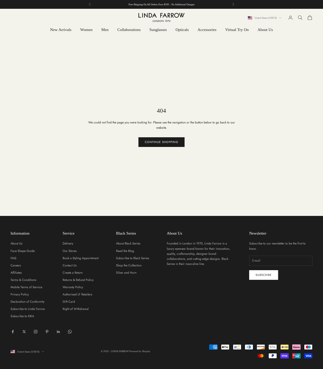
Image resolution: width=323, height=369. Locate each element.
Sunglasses (158, 29)
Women (86, 29)
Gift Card (69, 301)
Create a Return (73, 272)
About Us (265, 29)
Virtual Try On (237, 29)
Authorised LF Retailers (77, 294)
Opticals (182, 29)
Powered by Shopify (139, 351)
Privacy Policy (20, 294)
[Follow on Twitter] (24, 331)
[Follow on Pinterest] (47, 331)
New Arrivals (60, 29)
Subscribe (264, 275)
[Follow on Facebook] (13, 331)
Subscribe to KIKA (22, 316)
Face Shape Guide (23, 251)
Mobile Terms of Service (26, 287)
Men (105, 29)
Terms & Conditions (23, 280)
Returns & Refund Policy (78, 280)
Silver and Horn (126, 272)
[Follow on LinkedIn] (58, 331)
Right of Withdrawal (76, 309)
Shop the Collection (129, 265)
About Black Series (128, 243)
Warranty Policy (73, 287)
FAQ (13, 258)
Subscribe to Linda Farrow (28, 309)
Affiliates (16, 272)
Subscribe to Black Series (132, 258)
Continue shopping (161, 142)
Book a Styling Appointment (80, 258)
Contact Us (70, 265)
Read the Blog (125, 251)
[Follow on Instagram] (35, 331)
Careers (16, 265)
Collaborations (129, 29)
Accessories (207, 29)
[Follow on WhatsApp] (70, 331)
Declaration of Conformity (27, 301)
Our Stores (70, 251)
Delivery (68, 243)
